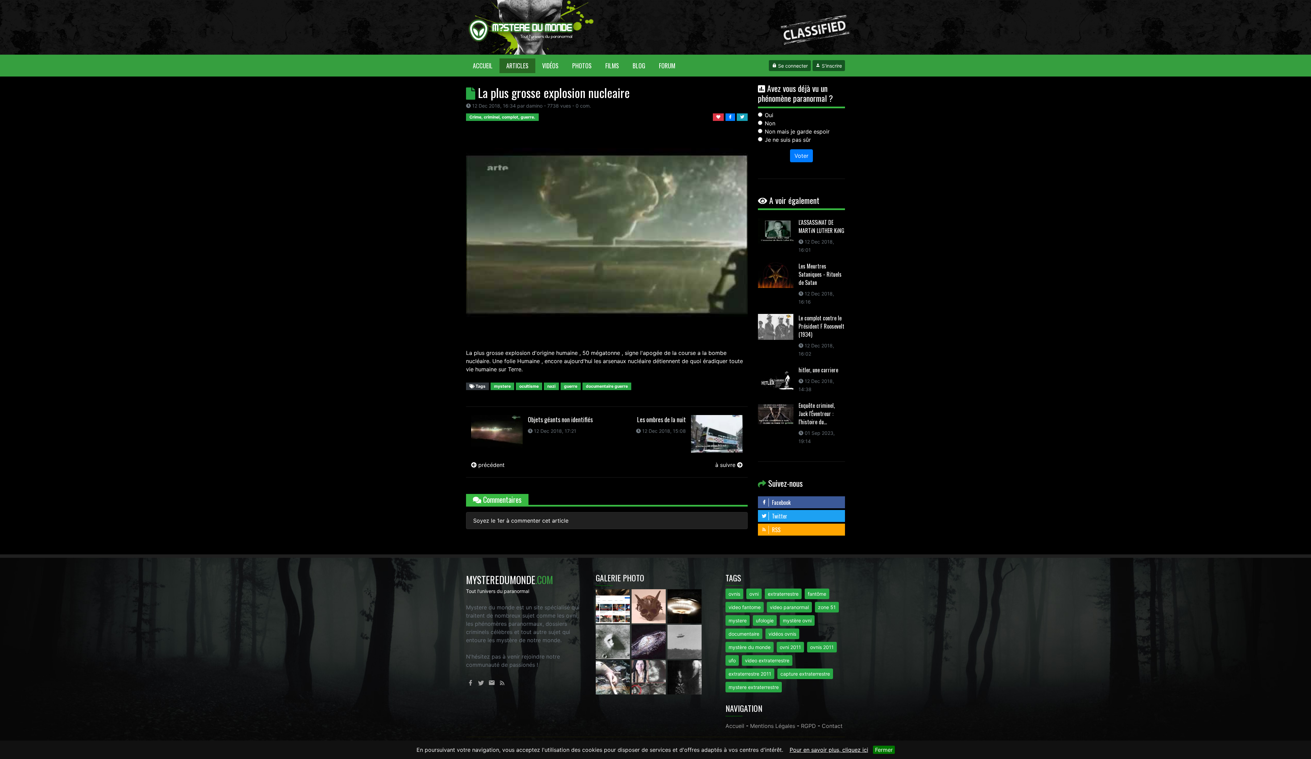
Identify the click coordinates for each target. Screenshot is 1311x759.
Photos (582, 65)
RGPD (808, 725)
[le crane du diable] (649, 605)
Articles (517, 65)
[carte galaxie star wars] (649, 641)
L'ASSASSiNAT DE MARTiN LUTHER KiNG (821, 226)
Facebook (781, 502)
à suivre (726, 464)
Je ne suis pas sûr (788, 139)
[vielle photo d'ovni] (684, 641)
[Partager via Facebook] (731, 116)
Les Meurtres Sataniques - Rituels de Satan (820, 274)
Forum (667, 65)
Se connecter (792, 66)
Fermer (884, 749)
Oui (769, 115)
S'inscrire (831, 66)
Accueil (486, 65)
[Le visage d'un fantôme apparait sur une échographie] (649, 676)
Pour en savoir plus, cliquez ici (829, 749)
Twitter (779, 516)
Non (770, 123)
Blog (639, 65)
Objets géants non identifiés (560, 419)
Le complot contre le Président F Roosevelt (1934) (821, 326)
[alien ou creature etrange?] (614, 676)
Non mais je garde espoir (797, 131)
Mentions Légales (772, 725)
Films (612, 65)
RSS (775, 530)
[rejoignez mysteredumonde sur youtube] (614, 605)
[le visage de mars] (614, 641)
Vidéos (550, 65)
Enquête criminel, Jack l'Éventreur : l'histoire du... (817, 413)
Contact (832, 725)
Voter (801, 155)
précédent (491, 464)
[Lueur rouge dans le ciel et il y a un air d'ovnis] (684, 605)
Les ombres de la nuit (661, 419)
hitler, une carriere (818, 370)
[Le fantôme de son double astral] (684, 676)
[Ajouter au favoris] (719, 116)
